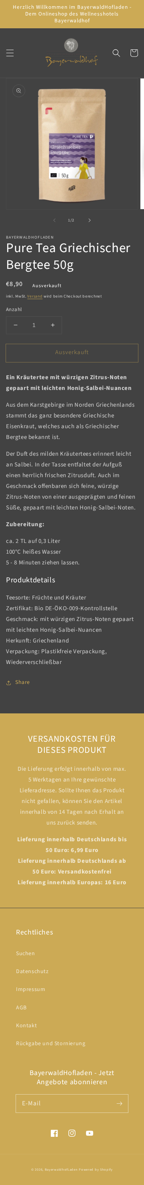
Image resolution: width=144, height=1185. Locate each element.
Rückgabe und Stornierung (50, 1044)
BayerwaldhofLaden (61, 1169)
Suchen (25, 954)
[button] (10, 53)
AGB (21, 1008)
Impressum (30, 989)
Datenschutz (32, 971)
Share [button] (22, 682)
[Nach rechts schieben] (89, 220)
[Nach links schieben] (54, 220)
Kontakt (26, 1026)
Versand (34, 296)
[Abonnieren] (119, 1103)
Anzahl (14, 309)
